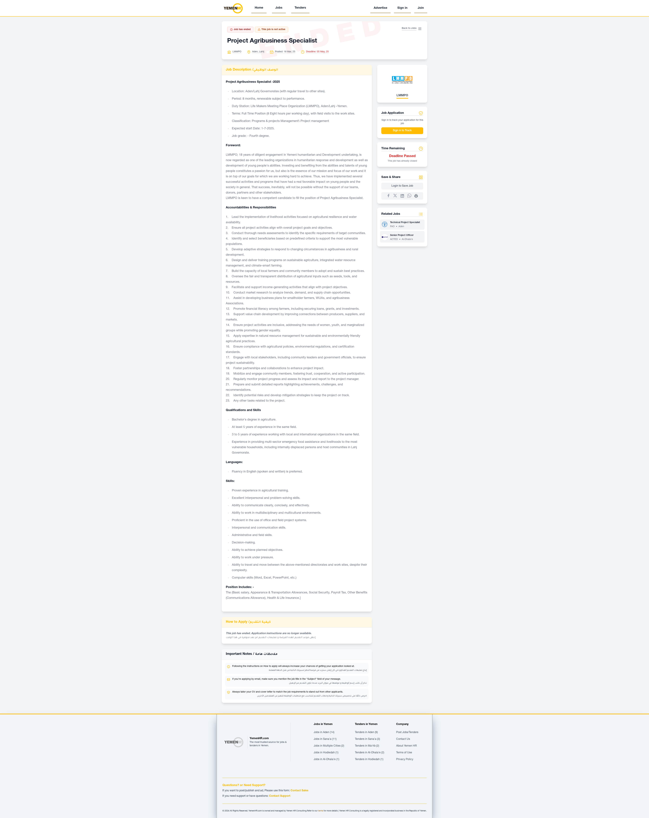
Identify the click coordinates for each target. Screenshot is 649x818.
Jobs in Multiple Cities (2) (329, 746)
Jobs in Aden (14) (324, 732)
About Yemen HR (406, 746)
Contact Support (279, 796)
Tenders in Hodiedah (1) (369, 759)
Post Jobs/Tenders (407, 732)
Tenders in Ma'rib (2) (367, 746)
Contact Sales (299, 790)
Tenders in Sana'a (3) (367, 739)
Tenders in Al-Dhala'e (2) (369, 752)
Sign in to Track (402, 130)
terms (320, 811)
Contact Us (403, 739)
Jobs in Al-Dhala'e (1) (326, 759)
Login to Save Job (402, 186)
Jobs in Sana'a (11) (325, 739)
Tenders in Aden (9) (366, 732)
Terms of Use (404, 752)
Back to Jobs (409, 28)
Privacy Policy (404, 759)
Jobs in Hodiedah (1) (326, 752)
